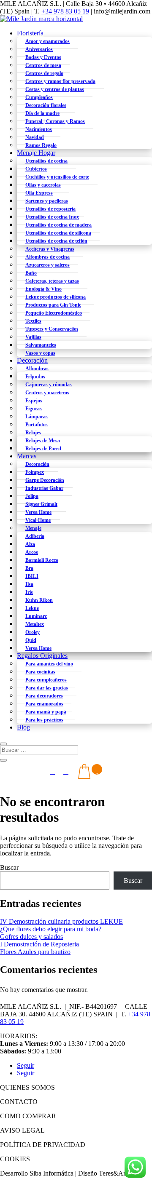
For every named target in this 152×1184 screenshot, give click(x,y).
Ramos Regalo (41, 145)
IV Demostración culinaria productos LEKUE (61, 921)
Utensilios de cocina (46, 161)
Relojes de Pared (43, 449)
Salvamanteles (40, 345)
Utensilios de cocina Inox (52, 217)
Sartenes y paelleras (46, 201)
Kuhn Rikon (39, 600)
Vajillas (33, 337)
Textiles (33, 321)
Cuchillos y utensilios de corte (57, 177)
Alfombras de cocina (47, 257)
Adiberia (34, 536)
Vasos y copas (40, 353)
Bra (29, 568)
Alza (30, 544)
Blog (23, 727)
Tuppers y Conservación (51, 329)
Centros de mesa (43, 65)
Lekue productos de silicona (55, 297)
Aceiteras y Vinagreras (49, 249)
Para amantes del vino (49, 664)
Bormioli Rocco (41, 560)
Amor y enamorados (47, 41)
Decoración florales (45, 105)
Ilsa (29, 584)
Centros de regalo (44, 73)
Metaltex (34, 624)
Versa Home (38, 512)
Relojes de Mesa (42, 441)
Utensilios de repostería (50, 209)
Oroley (32, 632)
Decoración (32, 360)
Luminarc (36, 616)
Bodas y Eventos (43, 57)
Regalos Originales (42, 655)
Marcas (26, 456)
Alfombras (37, 369)
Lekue (32, 608)
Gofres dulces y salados (31, 936)
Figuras (33, 409)
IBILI (31, 576)
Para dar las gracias (46, 688)
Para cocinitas (40, 672)
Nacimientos (38, 129)
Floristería (30, 33)
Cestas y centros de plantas (54, 89)
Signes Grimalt (41, 504)
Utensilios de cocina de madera (58, 225)
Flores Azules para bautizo (35, 951)
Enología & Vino (43, 289)
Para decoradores (44, 696)
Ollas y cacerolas (43, 185)
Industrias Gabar (44, 488)
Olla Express (39, 193)
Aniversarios (39, 49)
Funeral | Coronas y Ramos (55, 121)
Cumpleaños (39, 97)
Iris (29, 592)
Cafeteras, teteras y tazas (52, 281)
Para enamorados (44, 704)
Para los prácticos (44, 720)
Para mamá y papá (45, 712)
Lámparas (36, 417)
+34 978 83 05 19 (65, 11)
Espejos (33, 401)
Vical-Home (38, 520)
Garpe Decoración (44, 480)
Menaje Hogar (36, 152)
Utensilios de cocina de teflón (56, 241)
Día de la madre (42, 113)
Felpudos (35, 377)
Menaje (33, 528)
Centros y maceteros (47, 393)
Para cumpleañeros (46, 680)
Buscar (9, 867)
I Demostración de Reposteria (39, 944)
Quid (30, 640)
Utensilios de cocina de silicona (58, 233)
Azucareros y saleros (47, 265)
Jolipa (31, 496)
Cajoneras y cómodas (48, 385)
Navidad (34, 137)
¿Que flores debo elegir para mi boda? (50, 929)
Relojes (33, 433)
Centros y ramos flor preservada (60, 81)
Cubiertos (36, 169)
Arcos (31, 552)
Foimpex (34, 472)
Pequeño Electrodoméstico (53, 313)
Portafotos (36, 425)
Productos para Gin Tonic (53, 305)
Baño (31, 273)
